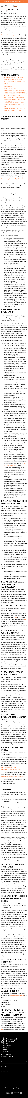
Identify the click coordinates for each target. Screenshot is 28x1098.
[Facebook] (2, 1078)
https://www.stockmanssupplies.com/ (9, 35)
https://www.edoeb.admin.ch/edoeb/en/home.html (12, 776)
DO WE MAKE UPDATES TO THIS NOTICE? (14, 103)
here (16, 617)
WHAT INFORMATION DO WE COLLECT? (13, 78)
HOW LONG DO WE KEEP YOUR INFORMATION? (15, 90)
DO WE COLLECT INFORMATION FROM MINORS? (15, 94)
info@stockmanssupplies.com (17, 995)
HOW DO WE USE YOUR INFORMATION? (13, 79)
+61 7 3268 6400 (7, 1054)
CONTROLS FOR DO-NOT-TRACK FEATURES (14, 97)
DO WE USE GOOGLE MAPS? (10, 88)
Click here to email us (8, 1056)
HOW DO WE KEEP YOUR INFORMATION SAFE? (15, 92)
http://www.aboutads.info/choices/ (11, 834)
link (25, 619)
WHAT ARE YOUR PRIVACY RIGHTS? (12, 96)
